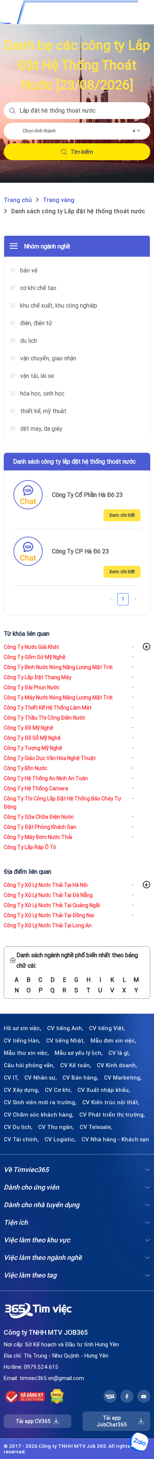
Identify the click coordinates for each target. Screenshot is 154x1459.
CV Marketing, (123, 1077)
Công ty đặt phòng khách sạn (40, 827)
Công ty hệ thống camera (36, 788)
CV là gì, (119, 1053)
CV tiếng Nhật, (65, 1040)
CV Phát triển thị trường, (112, 1114)
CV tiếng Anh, (65, 1028)
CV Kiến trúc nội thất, (110, 1102)
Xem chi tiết (122, 515)
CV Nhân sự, (40, 1077)
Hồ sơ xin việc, (22, 1028)
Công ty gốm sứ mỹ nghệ (34, 657)
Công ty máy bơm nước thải (38, 837)
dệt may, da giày (40, 428)
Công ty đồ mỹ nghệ (28, 727)
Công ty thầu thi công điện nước (44, 717)
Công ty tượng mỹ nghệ (33, 748)
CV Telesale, (96, 1127)
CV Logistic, (60, 1139)
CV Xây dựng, (21, 1090)
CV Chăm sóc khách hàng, (39, 1114)
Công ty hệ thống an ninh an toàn (46, 778)
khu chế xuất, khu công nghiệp (58, 305)
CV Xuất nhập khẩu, (103, 1090)
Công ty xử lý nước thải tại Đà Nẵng (48, 895)
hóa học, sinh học (41, 393)
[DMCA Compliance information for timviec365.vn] (57, 1396)
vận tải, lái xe (36, 375)
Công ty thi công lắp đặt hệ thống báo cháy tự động (62, 802)
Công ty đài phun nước (31, 687)
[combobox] (80, 131)
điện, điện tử (35, 323)
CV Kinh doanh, (117, 1065)
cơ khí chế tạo (37, 288)
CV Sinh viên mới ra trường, (40, 1102)
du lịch (28, 340)
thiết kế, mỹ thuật (43, 411)
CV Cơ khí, (58, 1090)
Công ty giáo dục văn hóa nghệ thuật (50, 758)
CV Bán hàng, (80, 1077)
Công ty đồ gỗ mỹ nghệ (32, 738)
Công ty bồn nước (25, 768)
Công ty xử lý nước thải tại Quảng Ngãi (52, 905)
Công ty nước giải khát (31, 647)
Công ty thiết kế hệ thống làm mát (48, 707)
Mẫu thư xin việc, (26, 1053)
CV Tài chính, (21, 1139)
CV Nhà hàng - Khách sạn (115, 1139)
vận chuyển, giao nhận (47, 358)
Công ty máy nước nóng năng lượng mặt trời (58, 697)
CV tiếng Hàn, (22, 1040)
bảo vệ (28, 270)
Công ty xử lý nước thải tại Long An (48, 925)
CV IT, (11, 1077)
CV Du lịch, (18, 1127)
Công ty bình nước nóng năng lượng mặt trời (58, 667)
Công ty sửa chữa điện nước (39, 817)
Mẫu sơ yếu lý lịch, (79, 1053)
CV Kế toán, (75, 1065)
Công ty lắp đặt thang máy (37, 677)
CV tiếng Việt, (107, 1028)
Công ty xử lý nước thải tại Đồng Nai (49, 915)
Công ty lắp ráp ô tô (30, 847)
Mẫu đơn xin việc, (113, 1040)
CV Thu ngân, (56, 1127)
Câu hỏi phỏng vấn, (29, 1065)
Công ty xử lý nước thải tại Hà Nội (45, 885)
